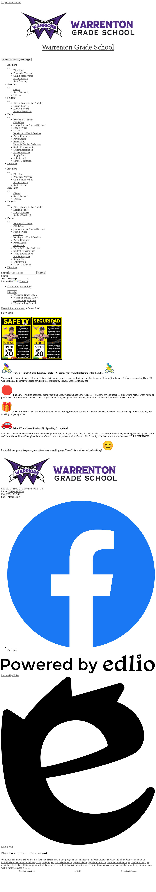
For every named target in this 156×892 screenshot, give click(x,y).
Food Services (20, 128)
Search (4, 272)
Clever (16, 89)
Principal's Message (22, 73)
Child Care (18, 122)
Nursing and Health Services (27, 133)
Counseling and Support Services (29, 125)
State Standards (20, 92)
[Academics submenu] (8, 87)
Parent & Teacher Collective (27, 144)
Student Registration (23, 149)
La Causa (18, 130)
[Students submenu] (8, 101)
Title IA (17, 95)
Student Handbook (22, 111)
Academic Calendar (22, 119)
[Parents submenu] (8, 117)
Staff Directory (20, 81)
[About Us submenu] (8, 68)
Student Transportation (24, 147)
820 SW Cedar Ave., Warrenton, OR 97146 (22, 488)
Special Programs (21, 152)
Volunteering (19, 158)
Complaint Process (128, 871)
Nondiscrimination (27, 871)
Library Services (21, 108)
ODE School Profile (23, 75)
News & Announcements (13, 308)
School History (20, 78)
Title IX (78, 871)
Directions (18, 70)
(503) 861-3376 (16, 491)
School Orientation (22, 160)
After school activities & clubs (27, 103)
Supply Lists (19, 155)
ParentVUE (19, 141)
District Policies (20, 106)
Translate (24, 281)
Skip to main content (11, 2)
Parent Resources (21, 136)
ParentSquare (19, 139)
